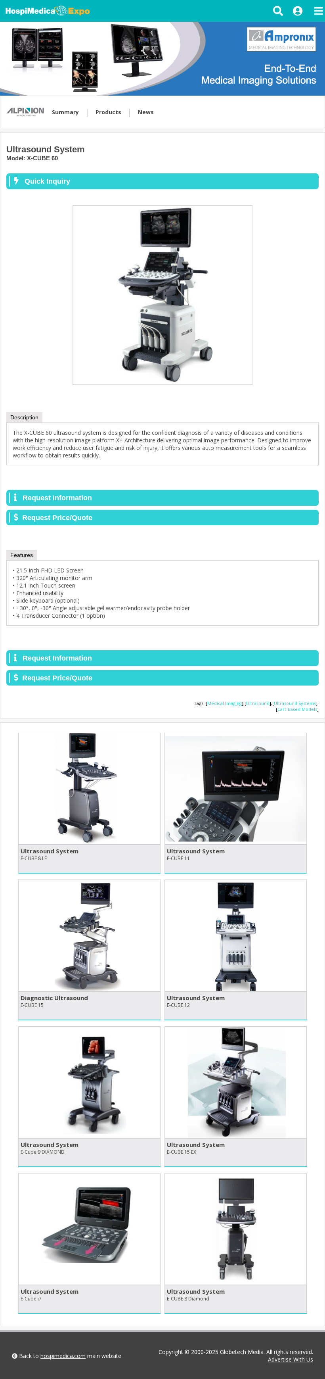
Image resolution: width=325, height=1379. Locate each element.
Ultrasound (258, 703)
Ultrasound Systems (295, 703)
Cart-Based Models (297, 709)
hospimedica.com (63, 1356)
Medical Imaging (224, 703)
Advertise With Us (290, 1359)
